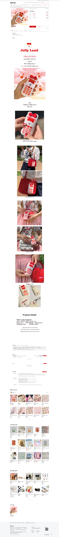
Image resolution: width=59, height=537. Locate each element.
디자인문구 (13, 6)
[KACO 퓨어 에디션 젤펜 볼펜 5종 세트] (37, 457)
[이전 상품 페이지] (26, 419)
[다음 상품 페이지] (32, 419)
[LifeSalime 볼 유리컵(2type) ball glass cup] (21, 445)
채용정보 (13, 522)
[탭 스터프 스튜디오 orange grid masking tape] (29, 432)
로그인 (38, 0)
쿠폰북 (37, 532)
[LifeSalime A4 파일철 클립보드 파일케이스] (37, 445)
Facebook (47, 28)
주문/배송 (43, 0)
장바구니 (47, 0)
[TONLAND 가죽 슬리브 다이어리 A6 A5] (13, 445)
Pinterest (48, 28)
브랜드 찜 (47, 392)
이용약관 (15, 522)
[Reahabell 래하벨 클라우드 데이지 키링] (29, 457)
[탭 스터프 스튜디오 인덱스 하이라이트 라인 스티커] (21, 458)
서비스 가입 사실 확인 (23, 529)
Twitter (46, 28)
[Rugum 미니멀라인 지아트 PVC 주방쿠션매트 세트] (45, 458)
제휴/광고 (29, 522)
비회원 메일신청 (37, 531)
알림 (41, 0)
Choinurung (27, 447)
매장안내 (34, 522)
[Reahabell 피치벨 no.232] (45, 431)
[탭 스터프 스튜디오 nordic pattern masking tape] (45, 445)
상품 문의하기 (45, 363)
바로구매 (33, 26)
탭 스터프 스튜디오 (43, 447)
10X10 (13, 2)
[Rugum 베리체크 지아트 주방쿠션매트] (21, 431)
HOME (10, 6)
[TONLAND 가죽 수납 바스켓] (37, 431)
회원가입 (40, 0)
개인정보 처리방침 (19, 522)
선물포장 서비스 (32, 531)
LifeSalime (19, 447)
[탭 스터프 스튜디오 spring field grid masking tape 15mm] (13, 432)
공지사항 (32, 522)
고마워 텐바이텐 (32, 532)
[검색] (48, 2)
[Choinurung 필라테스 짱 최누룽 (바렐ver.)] (29, 445)
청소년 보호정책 (22, 522)
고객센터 (45, 0)
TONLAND (11, 447)
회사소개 (11, 522)
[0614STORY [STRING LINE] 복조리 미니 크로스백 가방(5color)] (13, 457)
